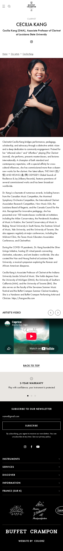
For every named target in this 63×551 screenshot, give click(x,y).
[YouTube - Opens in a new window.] (38, 447)
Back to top (31, 365)
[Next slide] (58, 312)
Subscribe (31, 425)
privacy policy (44, 436)
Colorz (39, 540)
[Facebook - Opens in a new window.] (31, 447)
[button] (27, 395)
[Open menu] (3, 6)
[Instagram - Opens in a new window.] (31, 42)
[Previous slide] (51, 312)
